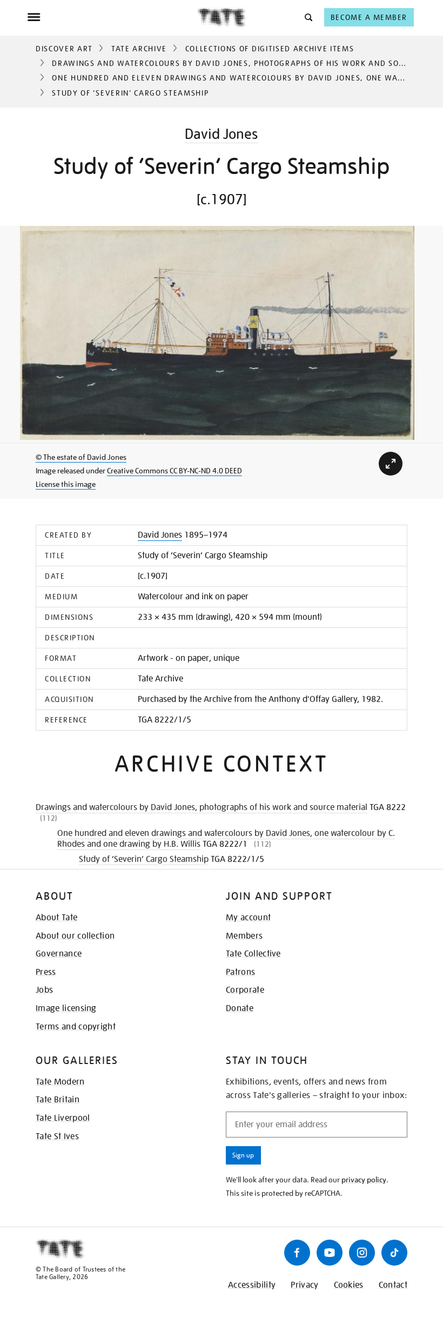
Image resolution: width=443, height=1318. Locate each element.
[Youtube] (330, 1253)
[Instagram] (362, 1253)
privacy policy (363, 1180)
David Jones (221, 134)
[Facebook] (297, 1253)
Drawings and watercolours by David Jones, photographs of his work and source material (201, 807)
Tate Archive (139, 48)
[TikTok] (394, 1253)
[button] (308, 17)
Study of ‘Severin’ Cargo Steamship (144, 859)
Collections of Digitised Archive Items (269, 48)
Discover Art (64, 48)
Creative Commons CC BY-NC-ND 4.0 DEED (174, 471)
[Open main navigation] (112, 17)
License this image (66, 484)
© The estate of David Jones (81, 457)
